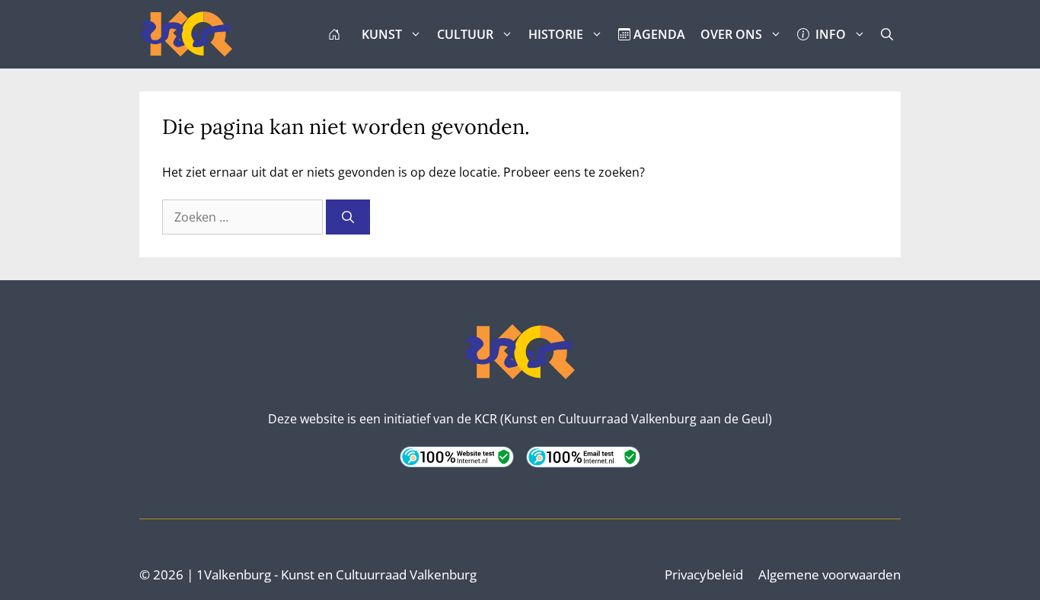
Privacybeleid (704, 574)
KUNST (382, 34)
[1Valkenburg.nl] (186, 34)
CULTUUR (465, 34)
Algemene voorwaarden (829, 574)
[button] (887, 34)
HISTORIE (555, 34)
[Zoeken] (348, 217)
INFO (827, 34)
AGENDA (657, 34)
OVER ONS (731, 34)
